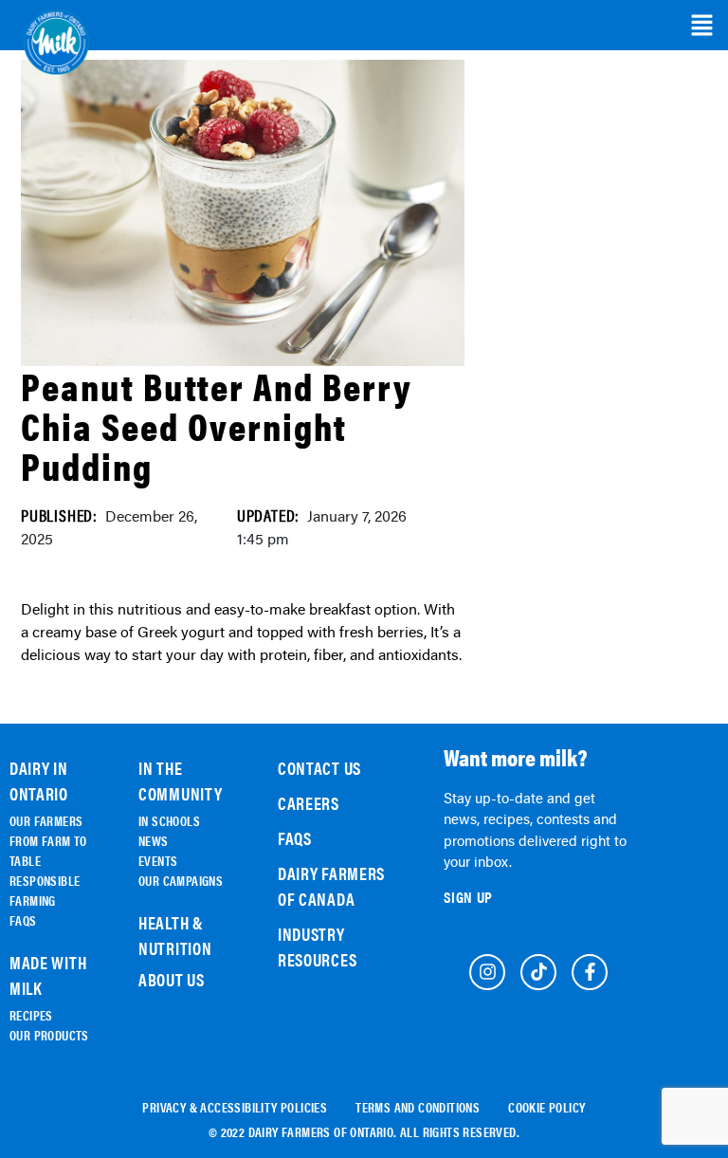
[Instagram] (487, 972)
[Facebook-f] (590, 972)
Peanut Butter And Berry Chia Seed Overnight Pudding (216, 425)
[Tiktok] (538, 972)
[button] (702, 25)
